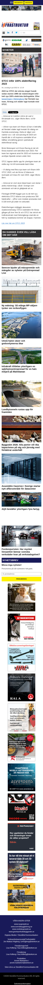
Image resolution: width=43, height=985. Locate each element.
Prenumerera (18, 2)
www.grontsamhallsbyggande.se (21, 932)
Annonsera (28, 2)
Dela (5, 112)
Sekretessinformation (22, 984)
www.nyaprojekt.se (21, 924)
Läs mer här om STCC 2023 (13, 223)
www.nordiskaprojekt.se (21, 929)
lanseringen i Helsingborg (13, 99)
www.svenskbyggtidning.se (21, 927)
